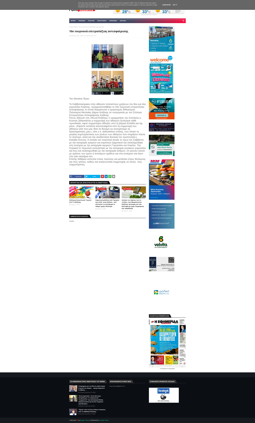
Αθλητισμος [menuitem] (101, 21)
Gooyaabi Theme (104, 420)
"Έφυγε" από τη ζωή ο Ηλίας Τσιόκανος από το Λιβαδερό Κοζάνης (91, 410)
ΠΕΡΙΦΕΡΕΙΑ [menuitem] (113, 21)
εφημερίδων (172, 368)
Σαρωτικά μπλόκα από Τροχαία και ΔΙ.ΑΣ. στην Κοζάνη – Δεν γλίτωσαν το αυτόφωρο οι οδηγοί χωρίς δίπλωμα (107, 203)
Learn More (166, 5)
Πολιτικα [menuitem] (91, 21)
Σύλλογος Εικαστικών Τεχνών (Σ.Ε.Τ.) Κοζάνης (80, 201)
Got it (175, 5)
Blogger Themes (84, 420)
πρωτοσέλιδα (164, 368)
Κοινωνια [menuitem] (81, 21)
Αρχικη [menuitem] (73, 21)
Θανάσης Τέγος (75, 36)
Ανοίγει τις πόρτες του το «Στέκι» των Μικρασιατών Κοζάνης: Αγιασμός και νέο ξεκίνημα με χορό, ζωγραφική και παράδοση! (133, 204)
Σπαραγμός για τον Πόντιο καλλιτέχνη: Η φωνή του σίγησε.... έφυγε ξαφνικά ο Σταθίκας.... (91, 388)
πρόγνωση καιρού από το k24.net (148, 14)
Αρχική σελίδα (73, 27)
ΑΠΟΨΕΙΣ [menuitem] (123, 21)
